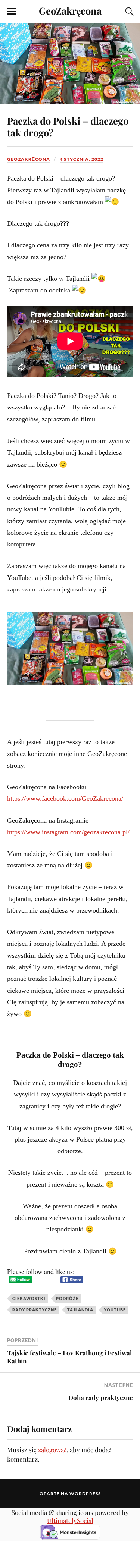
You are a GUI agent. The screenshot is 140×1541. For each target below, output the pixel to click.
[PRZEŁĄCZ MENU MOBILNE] (11, 11)
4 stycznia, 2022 (81, 159)
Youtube (115, 1309)
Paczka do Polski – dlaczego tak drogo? (67, 126)
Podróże (67, 1298)
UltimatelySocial (70, 1520)
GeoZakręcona (70, 10)
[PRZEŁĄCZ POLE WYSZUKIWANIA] (128, 11)
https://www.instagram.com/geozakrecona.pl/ (68, 832)
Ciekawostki (29, 1298)
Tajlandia (80, 1309)
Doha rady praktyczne (100, 1397)
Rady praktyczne (34, 1309)
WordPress (85, 1493)
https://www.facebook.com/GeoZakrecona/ (65, 798)
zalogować (52, 1450)
